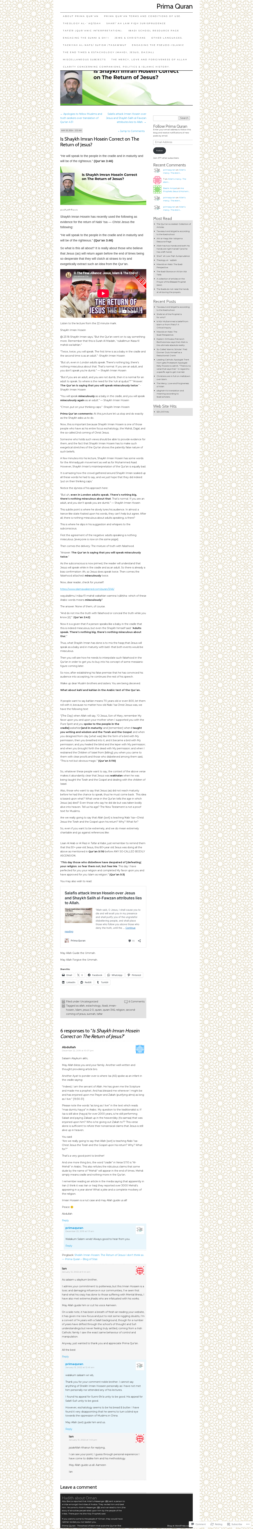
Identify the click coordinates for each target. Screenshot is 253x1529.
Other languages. (167, 37)
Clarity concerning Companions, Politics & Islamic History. (116, 66)
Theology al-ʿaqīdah (82, 23)
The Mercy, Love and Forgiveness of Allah (149, 59)
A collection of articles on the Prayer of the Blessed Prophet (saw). (171, 281)
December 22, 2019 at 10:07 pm (78, 1050)
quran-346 (109, 1009)
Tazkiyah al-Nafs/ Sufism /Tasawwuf (94, 45)
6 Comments (137, 1001)
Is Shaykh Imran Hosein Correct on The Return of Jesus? (99, 141)
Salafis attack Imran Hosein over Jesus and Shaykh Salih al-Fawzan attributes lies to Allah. (126, 118)
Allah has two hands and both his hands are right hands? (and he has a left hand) (173, 248)
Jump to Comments (131, 131)
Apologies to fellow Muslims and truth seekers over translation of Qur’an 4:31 (81, 118)
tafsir (100, 1013)
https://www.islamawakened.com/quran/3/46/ (87, 589)
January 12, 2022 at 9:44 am (76, 1272)
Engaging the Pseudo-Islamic (158, 45)
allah (82, 1005)
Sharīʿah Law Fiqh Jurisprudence (136, 23)
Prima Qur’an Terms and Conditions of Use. (143, 16)
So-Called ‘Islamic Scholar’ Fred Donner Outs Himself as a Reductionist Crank (172, 352)
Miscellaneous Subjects (84, 59)
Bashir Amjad (170, 188)
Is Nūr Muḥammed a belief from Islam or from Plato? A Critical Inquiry (172, 324)
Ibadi (105, 1005)
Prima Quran (175, 6)
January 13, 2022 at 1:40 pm (83, 1439)
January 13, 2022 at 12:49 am (79, 1367)
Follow (159, 150)
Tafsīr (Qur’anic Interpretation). (93, 30)
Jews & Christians (130, 37)
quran (98, 1009)
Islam (78, 1009)
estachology (93, 1005)
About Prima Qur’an (81, 16)
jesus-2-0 (88, 1009)
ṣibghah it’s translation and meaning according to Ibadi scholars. (170, 393)
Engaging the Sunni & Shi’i (86, 37)
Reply (65, 1220)
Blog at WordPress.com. (179, 1525)
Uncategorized (89, 1001)
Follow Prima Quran (170, 126)
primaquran (74, 1228)
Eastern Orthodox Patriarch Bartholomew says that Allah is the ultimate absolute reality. (172, 342)
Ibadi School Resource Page (153, 30)
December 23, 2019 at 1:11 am (79, 1231)
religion (120, 1009)
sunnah (91, 1013)
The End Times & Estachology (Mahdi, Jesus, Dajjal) (108, 52)
